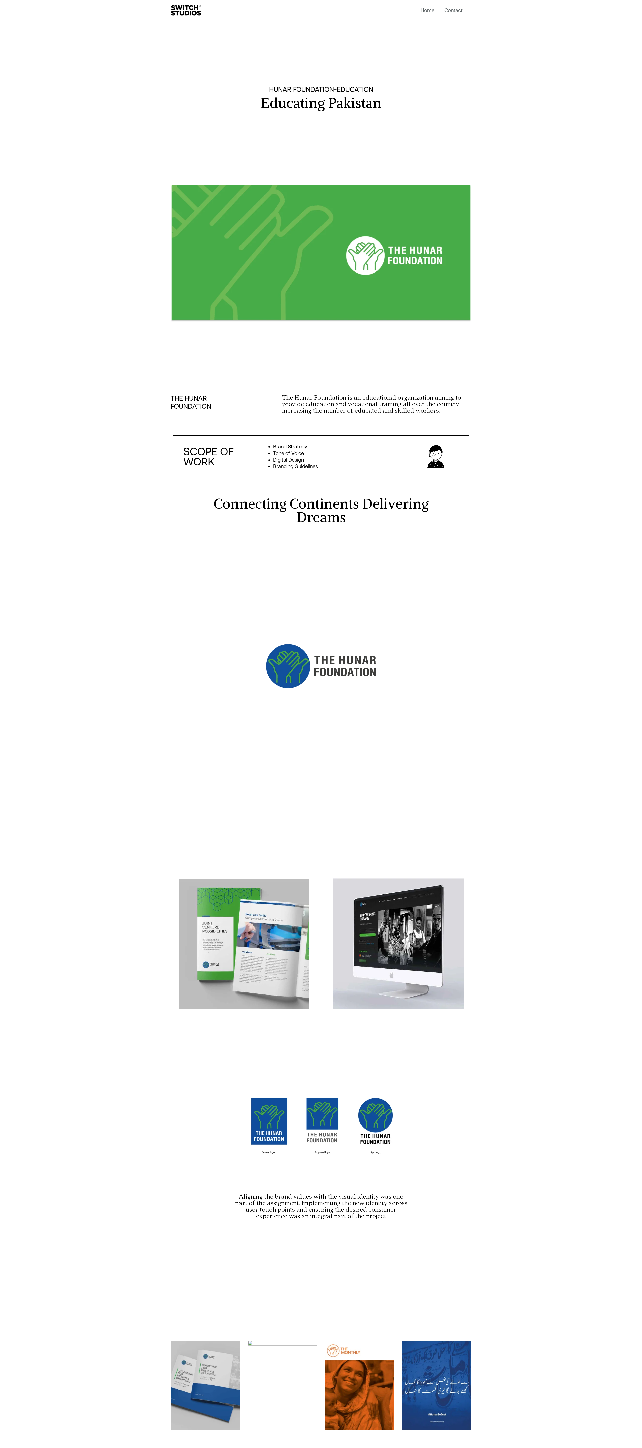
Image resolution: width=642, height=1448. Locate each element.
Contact (453, 10)
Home (427, 10)
